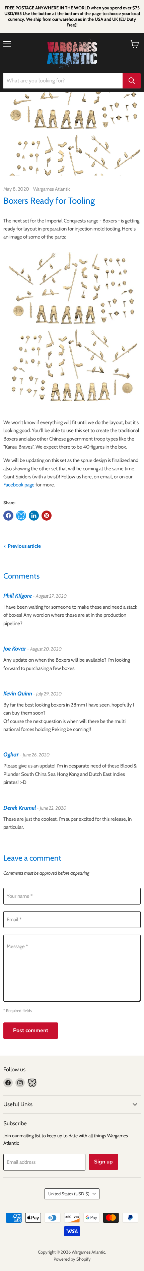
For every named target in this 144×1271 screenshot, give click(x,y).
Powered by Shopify (72, 1259)
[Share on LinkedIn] (34, 516)
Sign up (103, 1161)
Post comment (30, 1030)
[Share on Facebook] (8, 516)
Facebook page (18, 485)
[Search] (132, 80)
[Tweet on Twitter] (21, 516)
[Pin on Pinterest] (47, 516)
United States (68, 1193)
